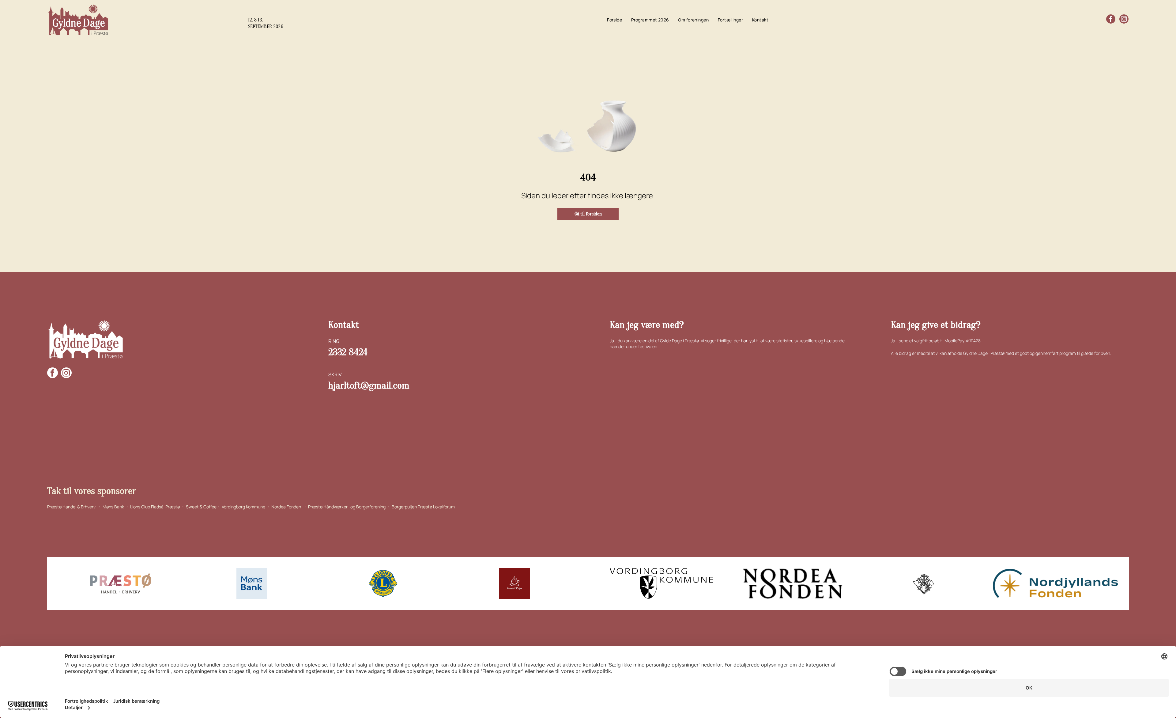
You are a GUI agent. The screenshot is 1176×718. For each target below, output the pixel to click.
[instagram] (1124, 19)
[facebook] (1110, 19)
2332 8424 (348, 352)
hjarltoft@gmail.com (368, 385)
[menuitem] (614, 20)
